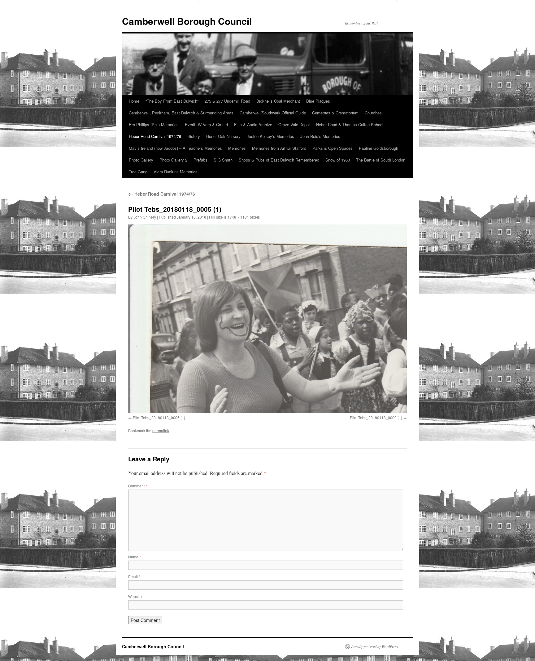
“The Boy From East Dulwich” (172, 101)
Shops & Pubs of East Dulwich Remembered (279, 160)
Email (134, 576)
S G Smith (223, 160)
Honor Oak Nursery (223, 136)
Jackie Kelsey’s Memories (270, 136)
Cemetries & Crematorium (335, 113)
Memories (237, 148)
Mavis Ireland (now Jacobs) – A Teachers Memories (175, 148)
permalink (160, 430)
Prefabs (200, 160)
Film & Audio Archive (253, 124)
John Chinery (144, 217)
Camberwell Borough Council (187, 21)
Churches (373, 113)
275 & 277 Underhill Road (227, 101)
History (193, 136)
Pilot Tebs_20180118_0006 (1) (159, 417)
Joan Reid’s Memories (320, 136)
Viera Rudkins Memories (176, 172)
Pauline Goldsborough (378, 148)
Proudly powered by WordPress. (375, 646)
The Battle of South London (380, 160)
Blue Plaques (318, 101)
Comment (137, 485)
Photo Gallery (141, 160)
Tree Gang (138, 172)
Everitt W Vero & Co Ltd (206, 124)
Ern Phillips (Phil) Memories (154, 124)
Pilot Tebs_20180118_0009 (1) (376, 417)
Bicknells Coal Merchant (278, 101)
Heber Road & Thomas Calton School (349, 124)
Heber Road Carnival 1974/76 (155, 136)
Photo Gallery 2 (173, 160)
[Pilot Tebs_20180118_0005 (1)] (267, 318)
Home (134, 101)
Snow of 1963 (337, 160)
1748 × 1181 (238, 217)
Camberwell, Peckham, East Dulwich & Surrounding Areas (181, 113)
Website (135, 596)
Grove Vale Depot (294, 124)
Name (134, 556)
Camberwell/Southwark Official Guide (273, 113)
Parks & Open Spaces (332, 148)
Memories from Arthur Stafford (279, 148)
